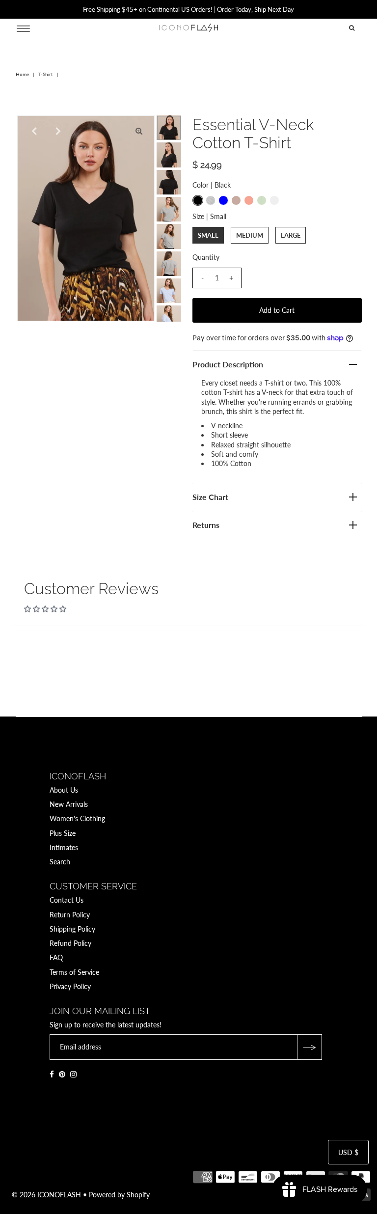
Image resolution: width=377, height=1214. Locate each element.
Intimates (64, 847)
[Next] (57, 131)
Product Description (227, 364)
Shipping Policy (72, 929)
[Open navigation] (23, 28)
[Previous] (33, 131)
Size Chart (210, 496)
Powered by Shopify (119, 1194)
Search (60, 861)
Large (290, 235)
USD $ (348, 1152)
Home (22, 74)
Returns (205, 524)
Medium (249, 235)
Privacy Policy (70, 986)
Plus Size (63, 833)
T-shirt (45, 74)
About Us (64, 790)
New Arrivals (69, 804)
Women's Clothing (77, 818)
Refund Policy (70, 943)
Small (208, 235)
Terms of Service (74, 972)
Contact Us (66, 900)
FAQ (56, 957)
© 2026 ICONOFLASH (46, 1194)
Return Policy (70, 914)
